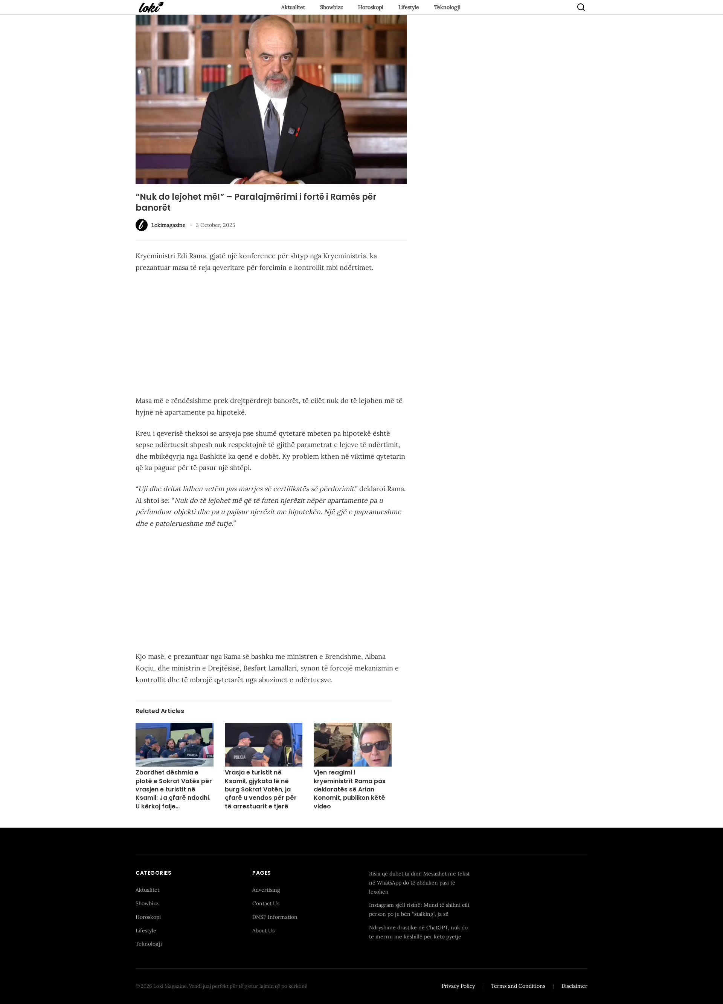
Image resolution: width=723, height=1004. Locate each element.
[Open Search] (581, 7)
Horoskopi (370, 7)
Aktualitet (293, 7)
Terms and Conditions (518, 986)
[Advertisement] (271, 335)
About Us (263, 930)
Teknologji (447, 7)
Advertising (266, 889)
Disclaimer (574, 986)
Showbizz (331, 7)
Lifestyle (408, 7)
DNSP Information (274, 917)
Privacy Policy (458, 986)
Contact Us (265, 903)
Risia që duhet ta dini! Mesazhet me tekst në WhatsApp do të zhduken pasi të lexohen (419, 882)
